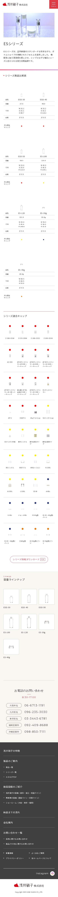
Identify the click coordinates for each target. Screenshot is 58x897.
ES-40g (7, 657)
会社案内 (8, 822)
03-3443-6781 (35, 718)
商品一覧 (9, 767)
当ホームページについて (41, 858)
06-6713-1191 (34, 705)
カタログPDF (11, 777)
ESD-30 (7, 607)
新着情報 (9, 853)
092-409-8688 (36, 725)
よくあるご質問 (38, 853)
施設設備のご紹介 (12, 786)
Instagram (42, 873)
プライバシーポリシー (15, 858)
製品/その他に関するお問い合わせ (20, 844)
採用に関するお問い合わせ (17, 839)
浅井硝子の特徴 (11, 750)
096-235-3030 (36, 712)
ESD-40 (24, 607)
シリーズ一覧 (11, 772)
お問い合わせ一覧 (12, 832)
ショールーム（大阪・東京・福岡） (20, 802)
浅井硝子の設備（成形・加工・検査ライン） (24, 793)
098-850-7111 (35, 731)
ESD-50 (42, 607)
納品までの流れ (11, 812)
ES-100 (7, 632)
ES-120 (24, 632)
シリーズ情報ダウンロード (26, 559)
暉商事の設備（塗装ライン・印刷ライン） (23, 798)
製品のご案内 (10, 761)
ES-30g (42, 632)
